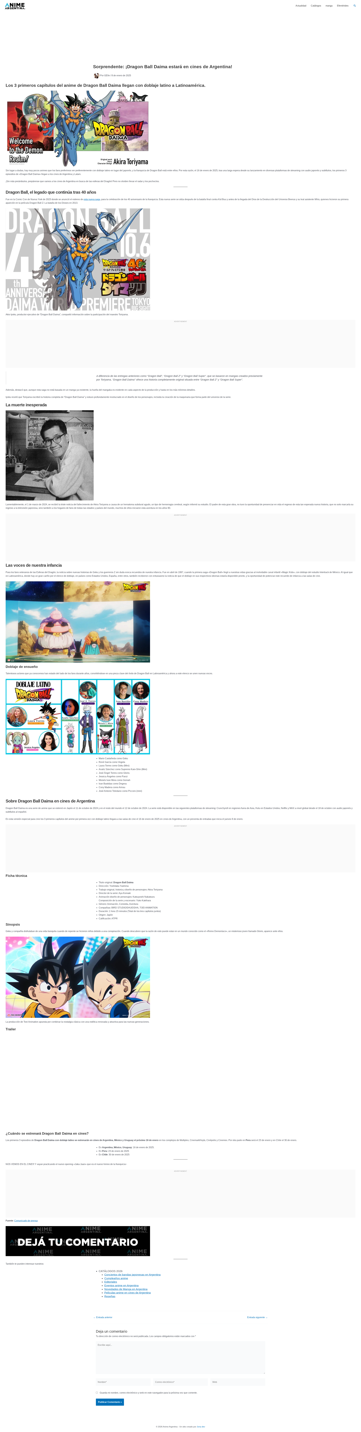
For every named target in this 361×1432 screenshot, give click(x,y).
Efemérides (342, 6)
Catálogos (316, 6)
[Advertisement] (180, 32)
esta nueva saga (92, 199)
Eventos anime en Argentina (121, 1285)
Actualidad (301, 6)
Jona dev (201, 1427)
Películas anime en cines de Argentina (127, 1292)
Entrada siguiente (257, 1317)
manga (329, 6)
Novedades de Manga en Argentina (126, 1289)
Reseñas (109, 1296)
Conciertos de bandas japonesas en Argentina (132, 1274)
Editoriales (110, 1281)
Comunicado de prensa (26, 1220)
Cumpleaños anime (116, 1278)
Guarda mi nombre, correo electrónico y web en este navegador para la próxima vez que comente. (148, 1393)
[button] (355, 6)
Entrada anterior (102, 1317)
